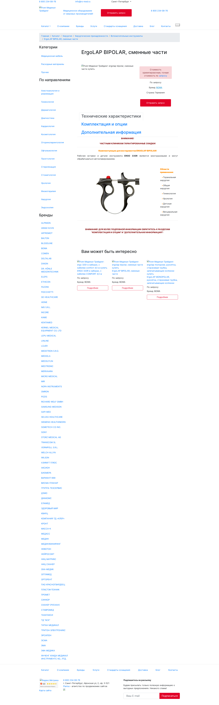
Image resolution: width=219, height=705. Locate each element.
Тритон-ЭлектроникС (53, 630)
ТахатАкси (47, 615)
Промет (45, 594)
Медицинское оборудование (78, 12)
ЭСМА (44, 640)
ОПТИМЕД (46, 574)
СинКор (45, 599)
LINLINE (45, 340)
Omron (45, 391)
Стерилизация (48, 167)
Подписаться (170, 695)
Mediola (45, 356)
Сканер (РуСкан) (50, 605)
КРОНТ (44, 523)
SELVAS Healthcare (52, 417)
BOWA (44, 248)
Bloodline (47, 243)
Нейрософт (47, 554)
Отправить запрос (116, 13)
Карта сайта (45, 690)
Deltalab (46, 258)
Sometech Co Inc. (51, 427)
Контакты (166, 26)
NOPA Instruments (51, 386)
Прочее (45, 72)
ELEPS (44, 276)
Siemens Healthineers (53, 422)
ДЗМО (44, 493)
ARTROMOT (46, 233)
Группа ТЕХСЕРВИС (51, 488)
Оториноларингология (52, 142)
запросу (163, 75)
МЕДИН (45, 539)
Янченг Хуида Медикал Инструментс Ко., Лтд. (54, 657)
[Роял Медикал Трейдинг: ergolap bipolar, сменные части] (127, 264)
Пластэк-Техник (50, 589)
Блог (152, 26)
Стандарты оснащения (115, 26)
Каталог (45, 26)
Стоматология (48, 175)
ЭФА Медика (48, 650)
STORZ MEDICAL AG (51, 437)
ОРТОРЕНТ (46, 579)
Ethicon (45, 282)
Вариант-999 (48, 478)
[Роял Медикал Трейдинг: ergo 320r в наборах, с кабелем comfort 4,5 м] (92, 264)
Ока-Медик (47, 569)
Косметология (48, 134)
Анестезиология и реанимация (50, 92)
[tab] (111, 117)
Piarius (66, 686)
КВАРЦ (44, 513)
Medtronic (47, 366)
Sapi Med (46, 412)
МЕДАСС (45, 533)
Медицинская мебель (52, 56)
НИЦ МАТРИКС (48, 559)
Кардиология (47, 126)
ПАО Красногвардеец (53, 584)
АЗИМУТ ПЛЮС (49, 462)
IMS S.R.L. (46, 307)
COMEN (45, 253)
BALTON (45, 238)
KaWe (44, 317)
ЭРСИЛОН (46, 635)
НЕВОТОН (46, 549)
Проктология (47, 158)
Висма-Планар (49, 483)
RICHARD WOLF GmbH (52, 401)
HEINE (44, 302)
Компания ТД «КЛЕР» (53, 518)
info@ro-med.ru (82, 1)
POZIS (44, 396)
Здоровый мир (49, 508)
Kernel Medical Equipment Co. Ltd (51, 329)
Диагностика (47, 118)
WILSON (45, 457)
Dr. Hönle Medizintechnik (49, 270)
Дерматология (48, 110)
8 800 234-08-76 (47, 1)
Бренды (80, 26)
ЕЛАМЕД (45, 503)
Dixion (44, 263)
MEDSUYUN (47, 361)
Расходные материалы (52, 64)
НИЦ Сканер (48, 564)
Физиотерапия (48, 191)
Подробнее (92, 288)
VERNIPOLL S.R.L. (49, 447)
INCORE (45, 312)
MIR (43, 381)
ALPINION (46, 223)
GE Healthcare (49, 297)
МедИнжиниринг (51, 544)
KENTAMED (46, 322)
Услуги (93, 26)
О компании (63, 26)
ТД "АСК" (45, 620)
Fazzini (45, 287)
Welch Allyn (48, 452)
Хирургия (46, 199)
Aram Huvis (47, 228)
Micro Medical (49, 376)
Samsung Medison (51, 407)
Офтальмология (49, 150)
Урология (46, 183)
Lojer (44, 346)
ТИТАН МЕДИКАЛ (50, 625)
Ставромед (47, 610)
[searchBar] (177, 25)
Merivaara (47, 371)
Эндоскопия (47, 207)
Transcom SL (48, 442)
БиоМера (46, 473)
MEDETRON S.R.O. (50, 351)
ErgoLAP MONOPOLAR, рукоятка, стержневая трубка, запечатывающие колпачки (162, 280)
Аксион (45, 467)
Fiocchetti (47, 292)
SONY (44, 432)
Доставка (138, 26)
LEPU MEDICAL (48, 335)
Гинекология (47, 102)
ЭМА (43, 645)
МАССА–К (46, 528)
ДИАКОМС (46, 498)
